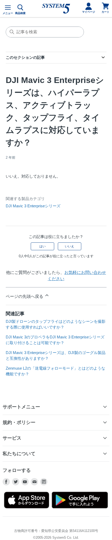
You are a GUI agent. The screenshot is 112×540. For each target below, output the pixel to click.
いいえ (69, 246)
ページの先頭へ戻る (25, 296)
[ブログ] (43, 481)
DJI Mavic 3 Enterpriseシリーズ (33, 206)
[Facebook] (6, 481)
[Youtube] (25, 481)
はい (42, 246)
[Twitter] (15, 481)
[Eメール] (34, 481)
